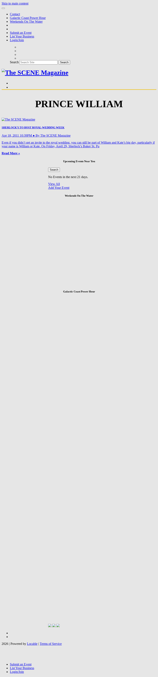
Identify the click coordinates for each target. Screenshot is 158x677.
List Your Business (22, 36)
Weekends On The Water (26, 21)
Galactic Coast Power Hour (28, 18)
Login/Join (17, 40)
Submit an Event (20, 32)
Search (14, 62)
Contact (15, 14)
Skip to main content (15, 3)
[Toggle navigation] (3, 8)
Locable (32, 643)
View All (54, 184)
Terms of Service (51, 643)
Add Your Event (58, 187)
